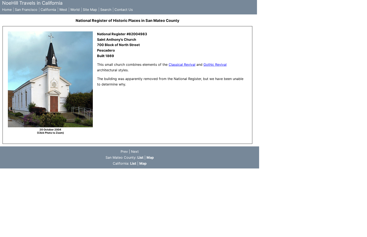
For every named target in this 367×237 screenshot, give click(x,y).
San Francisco (26, 9)
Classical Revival (182, 64)
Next (135, 151)
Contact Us (123, 9)
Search (105, 9)
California (48, 9)
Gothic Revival (215, 64)
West (63, 9)
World (75, 9)
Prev (124, 151)
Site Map (90, 9)
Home (7, 9)
